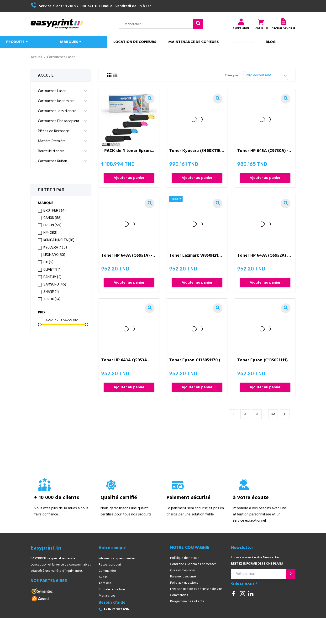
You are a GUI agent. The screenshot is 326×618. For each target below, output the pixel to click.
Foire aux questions (184, 583)
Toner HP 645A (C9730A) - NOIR (265, 151)
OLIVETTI (52, 270)
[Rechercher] (198, 24)
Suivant (285, 414)
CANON (52, 218)
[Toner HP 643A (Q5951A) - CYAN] (149, 203)
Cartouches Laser (52, 91)
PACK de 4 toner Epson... (129, 151)
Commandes (107, 571)
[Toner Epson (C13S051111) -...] (285, 308)
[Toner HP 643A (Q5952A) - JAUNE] (285, 203)
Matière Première (52, 141)
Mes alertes (107, 595)
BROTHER (54, 210)
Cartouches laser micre (56, 101)
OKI (48, 262)
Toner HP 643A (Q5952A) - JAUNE (265, 256)
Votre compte (112, 548)
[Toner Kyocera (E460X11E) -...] (217, 99)
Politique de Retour (184, 558)
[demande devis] (283, 21)
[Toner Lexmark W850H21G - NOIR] (217, 203)
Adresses (105, 583)
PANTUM (52, 277)
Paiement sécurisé (183, 576)
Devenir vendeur (283, 28)
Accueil (45, 75)
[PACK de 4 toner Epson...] (149, 99)
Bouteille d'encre (51, 151)
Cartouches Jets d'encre (57, 111)
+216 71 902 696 (116, 609)
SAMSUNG (54, 284)
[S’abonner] (290, 574)
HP (50, 233)
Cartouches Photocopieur (58, 121)
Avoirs (103, 577)
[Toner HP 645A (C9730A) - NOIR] (285, 99)
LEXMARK (54, 255)
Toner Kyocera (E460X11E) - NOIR (197, 151)
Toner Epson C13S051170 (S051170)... (197, 361)
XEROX (52, 299)
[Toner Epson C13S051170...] (217, 308)
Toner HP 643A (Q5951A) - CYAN (129, 256)
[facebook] (233, 594)
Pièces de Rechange (54, 131)
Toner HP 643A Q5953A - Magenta (129, 361)
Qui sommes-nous (182, 570)
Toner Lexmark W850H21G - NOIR (197, 256)
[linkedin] (250, 594)
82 (273, 414)
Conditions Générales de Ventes (193, 564)
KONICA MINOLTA (58, 240)
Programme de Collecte (187, 601)
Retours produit (110, 564)
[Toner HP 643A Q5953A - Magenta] (149, 308)
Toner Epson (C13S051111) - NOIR (265, 361)
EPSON (52, 225)
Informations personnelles (117, 558)
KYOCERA (55, 247)
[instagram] (242, 594)
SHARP (51, 292)
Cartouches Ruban (52, 161)
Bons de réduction (112, 589)
